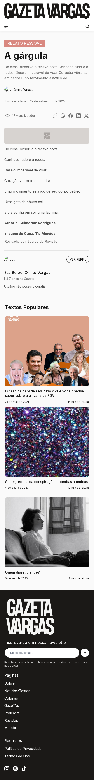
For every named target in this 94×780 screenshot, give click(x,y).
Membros (12, 727)
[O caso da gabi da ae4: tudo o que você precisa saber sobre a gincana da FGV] (47, 364)
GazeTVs (11, 705)
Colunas (11, 698)
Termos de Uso (17, 756)
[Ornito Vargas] (46, 90)
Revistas (11, 720)
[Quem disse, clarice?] (47, 543)
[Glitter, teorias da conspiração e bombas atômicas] (47, 452)
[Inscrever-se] (84, 652)
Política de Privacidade (23, 748)
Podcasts (11, 713)
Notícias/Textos (17, 691)
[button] (87, 26)
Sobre (9, 683)
